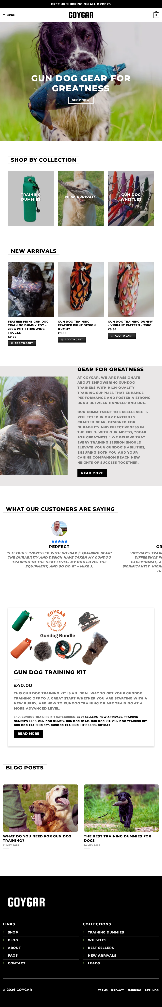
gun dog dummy (51, 721)
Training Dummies (106, 932)
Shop (13, 932)
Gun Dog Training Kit (50, 672)
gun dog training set (31, 725)
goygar (104, 725)
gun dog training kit (129, 721)
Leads (94, 963)
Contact (16, 963)
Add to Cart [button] (24, 343)
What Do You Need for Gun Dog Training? (37, 838)
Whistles (97, 940)
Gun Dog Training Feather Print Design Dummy (77, 325)
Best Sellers (87, 716)
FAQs (13, 955)
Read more (29, 733)
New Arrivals (111, 716)
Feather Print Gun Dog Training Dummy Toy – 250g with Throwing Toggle (28, 327)
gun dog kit (100, 721)
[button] (9, 15)
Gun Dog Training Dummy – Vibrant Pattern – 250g (130, 323)
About (14, 948)
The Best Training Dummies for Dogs (117, 838)
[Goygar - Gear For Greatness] (81, 15)
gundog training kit (67, 725)
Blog (13, 940)
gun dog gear (77, 721)
